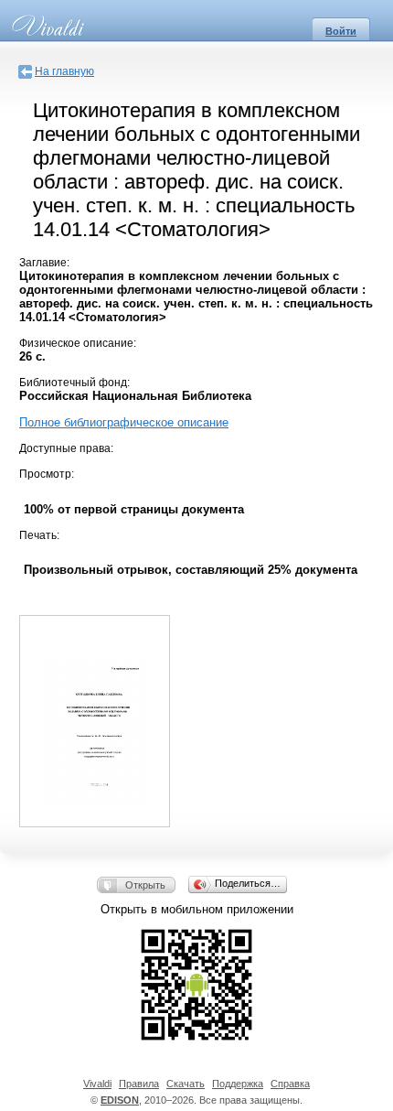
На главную (64, 71)
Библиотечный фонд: (74, 382)
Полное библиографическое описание (123, 422)
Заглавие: (44, 262)
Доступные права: (66, 448)
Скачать (185, 1083)
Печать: (39, 535)
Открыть (145, 884)
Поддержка (237, 1083)
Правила (139, 1083)
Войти (340, 31)
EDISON (120, 1100)
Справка (290, 1083)
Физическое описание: (77, 343)
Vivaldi (97, 1083)
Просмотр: (46, 474)
